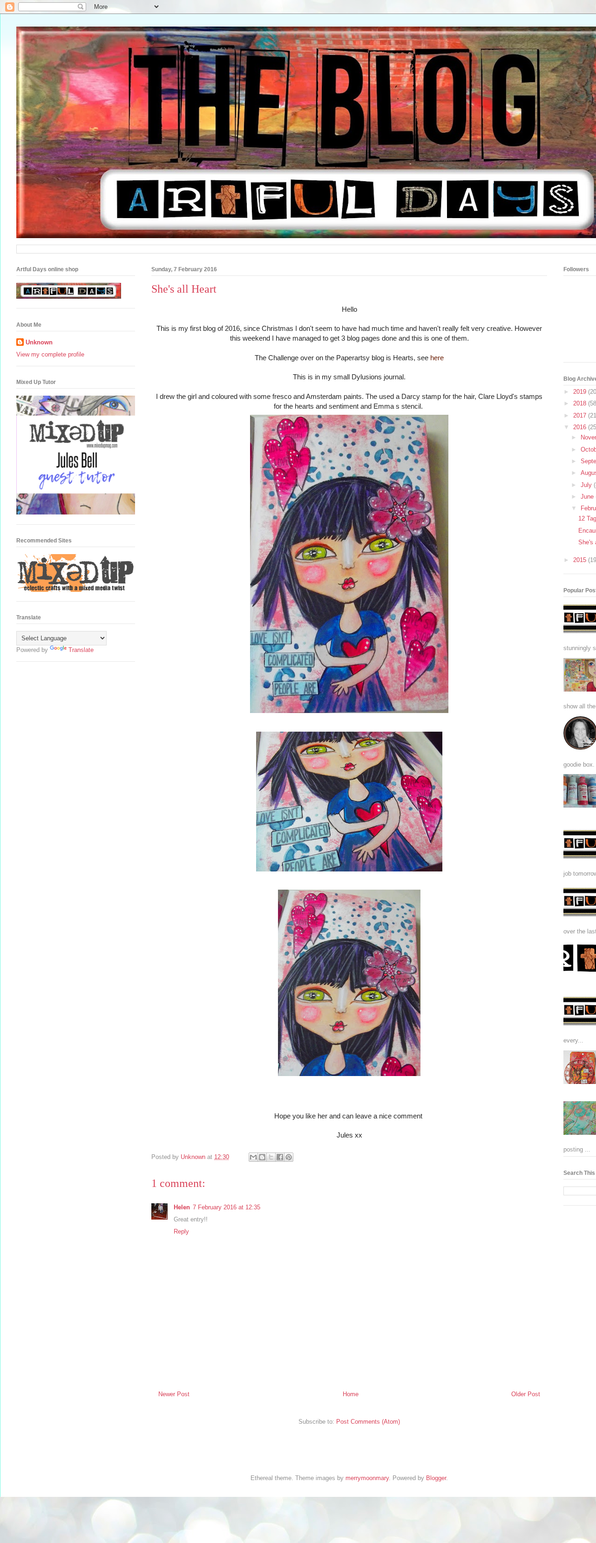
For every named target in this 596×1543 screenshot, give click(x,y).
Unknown (39, 342)
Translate (81, 649)
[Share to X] (271, 1157)
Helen (182, 1207)
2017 (580, 415)
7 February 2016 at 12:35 (226, 1207)
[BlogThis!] (262, 1157)
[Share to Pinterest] (288, 1157)
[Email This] (253, 1157)
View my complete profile (50, 354)
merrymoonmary (367, 1477)
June (588, 496)
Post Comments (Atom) (368, 1421)
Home (351, 1394)
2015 (580, 559)
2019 (580, 391)
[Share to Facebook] (279, 1157)
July (587, 484)
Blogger (436, 1477)
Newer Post (174, 1394)
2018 (580, 403)
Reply (181, 1231)
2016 (580, 427)
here (436, 358)
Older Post (525, 1394)
